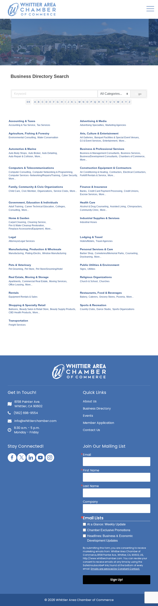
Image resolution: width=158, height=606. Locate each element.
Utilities (91, 269)
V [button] (114, 102)
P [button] (91, 102)
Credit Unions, (131, 191)
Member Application (98, 423)
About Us (90, 401)
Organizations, (45, 191)
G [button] (58, 102)
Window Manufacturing (54, 253)
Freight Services (17, 324)
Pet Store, (30, 269)
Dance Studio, (104, 309)
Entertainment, (110, 140)
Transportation (18, 320)
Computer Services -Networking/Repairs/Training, (35, 175)
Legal (12, 237)
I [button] (65, 102)
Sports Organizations (123, 309)
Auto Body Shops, (18, 153)
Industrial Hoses (88, 222)
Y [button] (126, 102)
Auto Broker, (34, 153)
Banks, (83, 191)
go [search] (139, 93)
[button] (149, 9)
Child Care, (15, 191)
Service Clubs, (61, 191)
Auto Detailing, (49, 153)
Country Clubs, (88, 309)
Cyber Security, (69, 175)
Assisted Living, (118, 206)
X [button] (122, 102)
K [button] (72, 102)
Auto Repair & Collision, (21, 156)
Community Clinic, (89, 210)
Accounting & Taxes (22, 121)
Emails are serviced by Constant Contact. (115, 568)
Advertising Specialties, (92, 125)
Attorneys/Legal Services (22, 241)
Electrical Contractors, (134, 172)
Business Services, (131, 153)
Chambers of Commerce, (132, 156)
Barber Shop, (87, 253)
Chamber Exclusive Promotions (108, 530)
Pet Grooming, (16, 269)
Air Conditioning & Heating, (94, 172)
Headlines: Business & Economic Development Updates (110, 538)
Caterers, (93, 296)
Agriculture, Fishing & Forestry (29, 133)
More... (122, 140)
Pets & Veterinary (20, 264)
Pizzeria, (120, 296)
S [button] (103, 102)
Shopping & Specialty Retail (27, 305)
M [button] (79, 102)
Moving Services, (58, 281)
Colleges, (60, 206)
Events (88, 415)
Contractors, (115, 172)
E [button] (50, 102)
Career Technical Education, (40, 206)
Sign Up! (116, 579)
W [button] (118, 102)
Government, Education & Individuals (33, 202)
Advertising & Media (93, 121)
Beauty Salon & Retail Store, (34, 309)
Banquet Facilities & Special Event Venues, (116, 137)
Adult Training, (16, 206)
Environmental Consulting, (22, 137)
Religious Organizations (96, 277)
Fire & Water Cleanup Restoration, (27, 225)
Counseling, (131, 253)
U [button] (110, 102)
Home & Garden (19, 218)
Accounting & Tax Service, (22, 125)
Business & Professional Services (102, 148)
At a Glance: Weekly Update (106, 524)
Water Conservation (47, 137)
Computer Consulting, (20, 172)
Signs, (83, 269)
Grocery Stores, (107, 296)
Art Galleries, (86, 137)
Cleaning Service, (37, 222)
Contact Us (91, 430)
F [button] (54, 102)
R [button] (99, 102)
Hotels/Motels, (87, 241)
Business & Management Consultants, (100, 153)
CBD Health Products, (20, 312)
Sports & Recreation (93, 305)
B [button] (38, 102)
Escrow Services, (89, 194)
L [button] (75, 102)
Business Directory (97, 408)
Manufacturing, (16, 253)
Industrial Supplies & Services (99, 218)
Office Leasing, (16, 284)
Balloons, (13, 309)
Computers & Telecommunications (31, 167)
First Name (91, 470)
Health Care (87, 202)
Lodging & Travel (91, 237)
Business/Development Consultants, (99, 156)
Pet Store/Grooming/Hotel (49, 269)
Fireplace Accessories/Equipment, (26, 228)
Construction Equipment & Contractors (105, 167)
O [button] (87, 102)
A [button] (35, 102)
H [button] (62, 102)
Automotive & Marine (22, 148)
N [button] (83, 102)
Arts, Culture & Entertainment (99, 133)
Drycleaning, (86, 256)
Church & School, (89, 281)
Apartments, (15, 281)
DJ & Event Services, (91, 140)
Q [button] (95, 102)
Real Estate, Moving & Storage (29, 277)
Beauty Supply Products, (63, 309)
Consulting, (15, 210)
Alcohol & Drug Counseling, (94, 206)
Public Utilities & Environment (99, 264)
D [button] (46, 102)
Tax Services (43, 125)
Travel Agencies (104, 241)
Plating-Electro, (33, 253)
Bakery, (84, 296)
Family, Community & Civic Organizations (36, 186)
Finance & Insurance (93, 186)
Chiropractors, (134, 206)
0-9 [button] (28, 102)
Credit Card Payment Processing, (105, 191)
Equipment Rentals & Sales (23, 296)
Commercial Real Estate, (35, 281)
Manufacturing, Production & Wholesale (35, 249)
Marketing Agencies (115, 125)
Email (87, 454)
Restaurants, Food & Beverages (101, 292)
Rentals (14, 292)
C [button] (42, 102)
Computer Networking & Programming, (53, 172)
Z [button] (129, 102)
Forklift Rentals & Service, (93, 175)
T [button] (106, 102)
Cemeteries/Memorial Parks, (109, 253)
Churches (104, 281)
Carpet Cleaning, (18, 222)
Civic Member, (29, 191)
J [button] (68, 102)
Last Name (91, 486)
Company (90, 501)
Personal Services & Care (96, 249)
